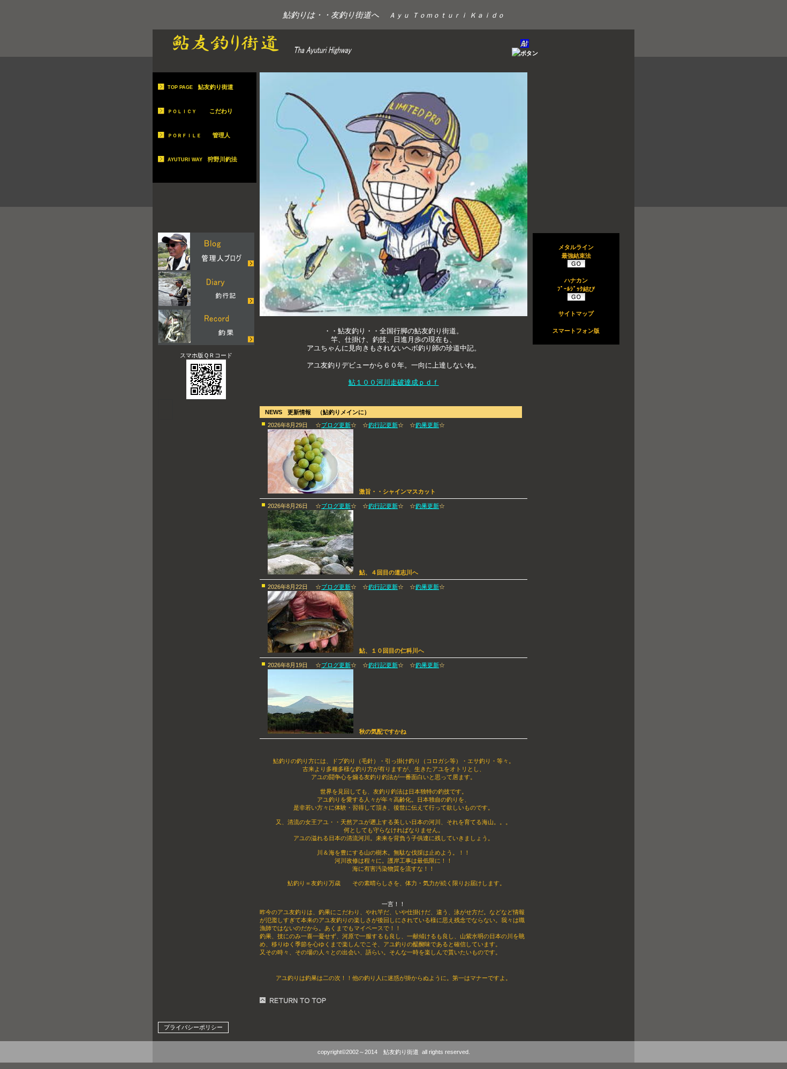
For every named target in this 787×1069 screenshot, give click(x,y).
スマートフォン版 (576, 330)
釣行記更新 (383, 425)
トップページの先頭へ (294, 1000)
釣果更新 (427, 425)
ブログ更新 (336, 425)
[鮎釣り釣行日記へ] (206, 289)
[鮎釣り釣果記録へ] (206, 326)
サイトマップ (576, 313)
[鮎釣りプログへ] (206, 251)
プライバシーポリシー (193, 1027)
